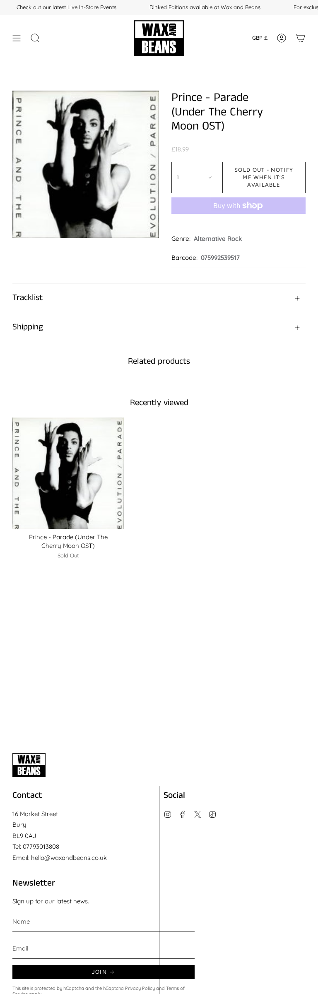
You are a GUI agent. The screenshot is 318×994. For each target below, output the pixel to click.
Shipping (27, 327)
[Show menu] (16, 38)
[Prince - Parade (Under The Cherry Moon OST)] (68, 473)
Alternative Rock (218, 238)
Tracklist (27, 298)
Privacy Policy (140, 988)
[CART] (300, 38)
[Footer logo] (29, 765)
